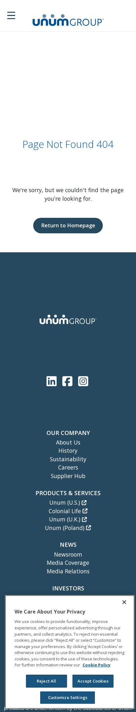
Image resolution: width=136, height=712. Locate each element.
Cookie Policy (96, 665)
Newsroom (68, 554)
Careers (68, 467)
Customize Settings (67, 697)
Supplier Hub (68, 476)
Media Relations (68, 571)
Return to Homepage (68, 225)
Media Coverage (68, 562)
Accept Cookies (92, 681)
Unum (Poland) (65, 528)
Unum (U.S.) (65, 502)
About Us (68, 442)
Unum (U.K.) (65, 519)
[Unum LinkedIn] (52, 380)
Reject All (46, 681)
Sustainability (68, 459)
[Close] (124, 602)
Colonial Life (66, 511)
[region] (69, 652)
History (68, 450)
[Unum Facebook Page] (68, 380)
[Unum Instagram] (83, 380)
